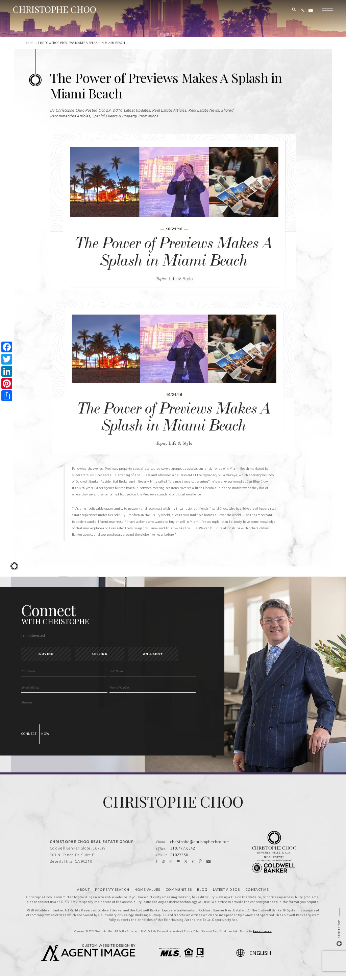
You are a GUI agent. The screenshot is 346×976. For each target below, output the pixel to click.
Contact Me (257, 889)
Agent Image (262, 931)
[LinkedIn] (171, 861)
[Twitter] (186, 861)
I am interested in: (35, 635)
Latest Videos (226, 889)
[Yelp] (193, 861)
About (83, 889)
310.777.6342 (182, 848)
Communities (179, 889)
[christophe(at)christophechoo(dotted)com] (310, 10)
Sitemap (206, 931)
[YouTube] (178, 861)
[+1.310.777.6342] (302, 10)
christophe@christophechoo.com (200, 842)
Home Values (147, 889)
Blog (202, 889)
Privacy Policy (192, 931)
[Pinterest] (200, 861)
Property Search (112, 889)
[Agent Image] (88, 959)
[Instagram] (163, 861)
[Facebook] (157, 861)
